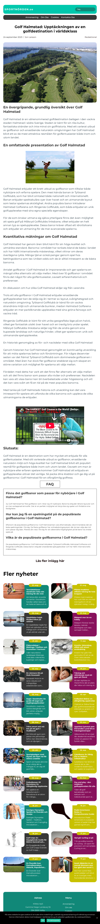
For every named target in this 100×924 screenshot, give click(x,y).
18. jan (35, 806)
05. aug (35, 778)
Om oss (45, 17)
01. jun (83, 669)
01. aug (35, 585)
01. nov (83, 722)
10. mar (83, 778)
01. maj (83, 613)
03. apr (83, 694)
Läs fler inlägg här (50, 561)
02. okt (35, 750)
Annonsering (31, 17)
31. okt (35, 641)
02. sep (35, 669)
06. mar (35, 722)
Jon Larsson (30, 37)
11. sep (83, 641)
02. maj (35, 613)
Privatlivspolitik (54, 920)
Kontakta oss (68, 17)
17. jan (83, 833)
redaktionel (91, 37)
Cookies (55, 17)
